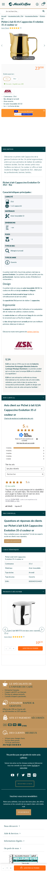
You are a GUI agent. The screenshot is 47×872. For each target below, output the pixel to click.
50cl (14, 79)
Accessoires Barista (31, 16)
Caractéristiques (11, 550)
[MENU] (3, 4)
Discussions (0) (9, 513)
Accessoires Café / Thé (15, 16)
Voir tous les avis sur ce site (25, 443)
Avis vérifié (11, 486)
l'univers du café (21, 685)
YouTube (35, 766)
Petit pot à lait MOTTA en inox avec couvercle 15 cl (22, 632)
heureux (23, 733)
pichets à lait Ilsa (33, 332)
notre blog (23, 768)
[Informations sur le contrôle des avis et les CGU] (37, 439)
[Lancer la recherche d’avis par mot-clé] (42, 474)
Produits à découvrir (12, 592)
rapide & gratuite (21, 704)
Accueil (3, 16)
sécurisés (26, 717)
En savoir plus (23, 812)
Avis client (9, 398)
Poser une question (12, 541)
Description (8, 149)
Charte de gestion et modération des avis (18, 418)
